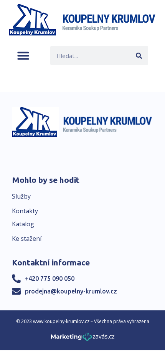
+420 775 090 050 (49, 278)
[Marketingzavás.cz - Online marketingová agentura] (82, 339)
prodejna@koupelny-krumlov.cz (71, 291)
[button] (23, 55)
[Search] (138, 55)
